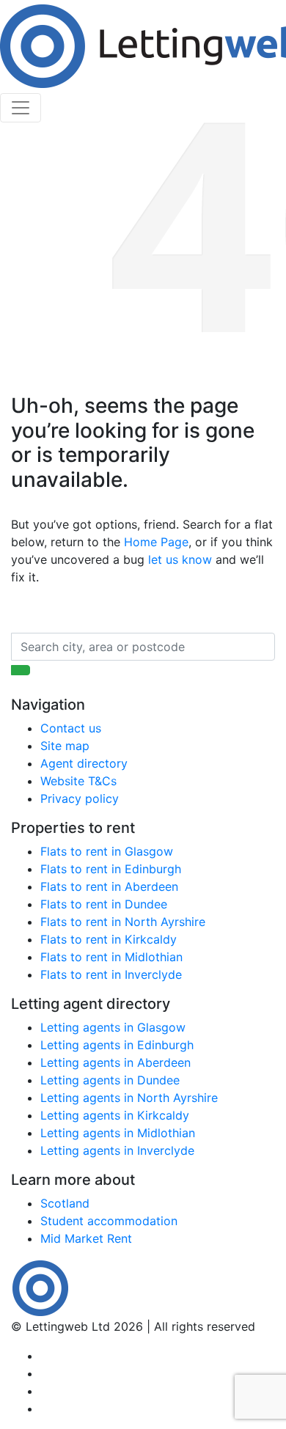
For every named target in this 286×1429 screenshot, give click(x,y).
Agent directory (84, 763)
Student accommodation (108, 1220)
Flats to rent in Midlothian (111, 956)
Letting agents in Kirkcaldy (114, 1115)
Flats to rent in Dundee (103, 904)
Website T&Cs (78, 781)
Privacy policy (79, 798)
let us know (180, 559)
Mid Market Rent (86, 1238)
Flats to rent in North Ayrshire (122, 921)
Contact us (70, 728)
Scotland (64, 1203)
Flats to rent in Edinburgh (110, 869)
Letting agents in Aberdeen (115, 1062)
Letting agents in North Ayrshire (129, 1097)
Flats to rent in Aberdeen (109, 886)
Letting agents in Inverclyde (117, 1150)
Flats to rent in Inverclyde (111, 974)
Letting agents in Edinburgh (117, 1044)
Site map (64, 745)
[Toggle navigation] (20, 107)
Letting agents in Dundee (110, 1080)
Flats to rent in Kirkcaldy (108, 939)
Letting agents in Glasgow (113, 1027)
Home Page (156, 542)
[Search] (20, 670)
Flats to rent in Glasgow (106, 851)
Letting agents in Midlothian (117, 1132)
